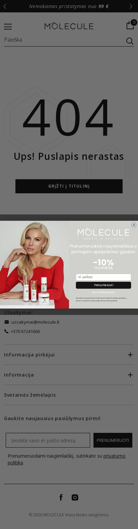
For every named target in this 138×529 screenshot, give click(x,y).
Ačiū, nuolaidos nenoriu (103, 292)
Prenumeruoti (103, 285)
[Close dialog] (133, 224)
